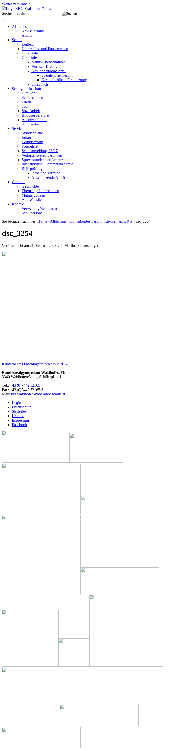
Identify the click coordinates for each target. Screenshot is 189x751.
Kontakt (18, 204)
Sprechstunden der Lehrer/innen (46, 160)
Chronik (18, 182)
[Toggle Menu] (4, 19)
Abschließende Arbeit (48, 177)
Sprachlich (40, 84)
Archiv (27, 35)
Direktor (28, 93)
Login (16, 402)
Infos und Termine (46, 173)
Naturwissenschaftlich (49, 62)
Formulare (30, 146)
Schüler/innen (32, 97)
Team (26, 106)
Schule (17, 40)
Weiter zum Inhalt (16, 4)
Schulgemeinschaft (26, 89)
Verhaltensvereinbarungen (42, 155)
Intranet (27, 137)
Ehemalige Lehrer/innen (40, 191)
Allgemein (58, 221)
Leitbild (28, 44)
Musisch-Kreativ (44, 66)
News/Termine (33, 31)
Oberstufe (29, 57)
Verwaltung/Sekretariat (39, 208)
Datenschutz (21, 407)
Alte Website (32, 199)
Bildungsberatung (35, 115)
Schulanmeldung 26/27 (40, 151)
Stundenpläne (32, 133)
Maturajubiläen (33, 195)
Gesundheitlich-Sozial (49, 71)
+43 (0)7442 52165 (25, 385)
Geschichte (30, 186)
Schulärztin (30, 124)
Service (17, 128)
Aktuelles (19, 26)
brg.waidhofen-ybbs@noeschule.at (38, 394)
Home (42, 221)
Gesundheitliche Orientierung (64, 80)
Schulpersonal (33, 213)
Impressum (20, 420)
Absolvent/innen (34, 120)
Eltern (26, 102)
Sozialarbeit (31, 111)
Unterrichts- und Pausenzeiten (45, 49)
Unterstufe (30, 53)
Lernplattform (32, 142)
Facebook (19, 425)
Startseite (19, 411)
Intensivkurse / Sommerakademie (47, 164)
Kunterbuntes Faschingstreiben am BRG (100, 221)
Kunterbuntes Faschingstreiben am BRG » (35, 364)
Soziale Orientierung (57, 75)
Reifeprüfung (32, 168)
